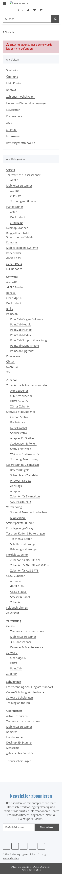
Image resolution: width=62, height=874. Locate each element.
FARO (13, 663)
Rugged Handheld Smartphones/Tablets (19, 235)
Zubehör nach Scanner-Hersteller (27, 385)
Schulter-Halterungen (23, 544)
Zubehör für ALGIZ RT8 (24, 570)
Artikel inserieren (17, 716)
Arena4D (11, 282)
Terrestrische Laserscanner (23, 175)
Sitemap (11, 129)
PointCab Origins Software (26, 319)
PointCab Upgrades (22, 351)
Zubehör (15, 602)
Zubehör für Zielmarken (25, 496)
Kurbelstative (18, 427)
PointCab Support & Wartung (28, 340)
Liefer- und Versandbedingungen (26, 103)
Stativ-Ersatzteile (20, 449)
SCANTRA (12, 367)
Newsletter (13, 110)
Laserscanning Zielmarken (22, 465)
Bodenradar (13, 253)
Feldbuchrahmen (17, 607)
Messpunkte (17, 517)
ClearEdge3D (14, 298)
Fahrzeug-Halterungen (24, 549)
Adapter (15, 491)
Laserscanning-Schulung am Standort (29, 687)
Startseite (12, 70)
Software (11, 652)
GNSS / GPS (13, 258)
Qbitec (10, 361)
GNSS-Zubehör (15, 576)
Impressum (13, 136)
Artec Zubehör (19, 390)
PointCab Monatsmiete (24, 345)
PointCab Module (21, 335)
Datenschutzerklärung (21, 807)
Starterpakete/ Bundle (20, 523)
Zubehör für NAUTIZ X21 (25, 560)
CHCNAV (15, 196)
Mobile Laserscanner (19, 185)
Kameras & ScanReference (26, 647)
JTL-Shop (37, 869)
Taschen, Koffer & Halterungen (25, 533)
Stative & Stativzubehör (20, 412)
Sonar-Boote (14, 263)
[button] (28, 10)
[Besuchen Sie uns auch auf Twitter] (15, 846)
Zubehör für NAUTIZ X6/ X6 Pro (29, 565)
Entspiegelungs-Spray (19, 528)
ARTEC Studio (14, 287)
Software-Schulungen (19, 697)
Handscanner (14, 207)
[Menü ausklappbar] (4, 2)
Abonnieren (47, 827)
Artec (13, 212)
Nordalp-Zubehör (17, 554)
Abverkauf (12, 613)
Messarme (12, 748)
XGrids (10, 372)
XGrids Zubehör (20, 406)
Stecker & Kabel (20, 597)
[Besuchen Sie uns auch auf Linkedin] (41, 846)
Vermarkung (14, 507)
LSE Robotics (14, 269)
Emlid (9, 308)
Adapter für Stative (22, 438)
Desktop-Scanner (17, 228)
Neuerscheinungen (19, 761)
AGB (9, 123)
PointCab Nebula (20, 324)
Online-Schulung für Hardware (25, 692)
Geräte (10, 626)
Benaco (11, 293)
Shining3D (16, 222)
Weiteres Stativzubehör (24, 454)
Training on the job (18, 703)
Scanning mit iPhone (23, 201)
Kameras (11, 242)
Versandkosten (11, 858)
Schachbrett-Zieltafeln (24, 475)
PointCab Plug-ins (21, 330)
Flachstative (17, 422)
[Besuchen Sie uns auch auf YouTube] (23, 846)
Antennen (16, 581)
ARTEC (14, 180)
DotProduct (17, 217)
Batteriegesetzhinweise (20, 143)
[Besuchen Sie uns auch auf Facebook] (6, 846)
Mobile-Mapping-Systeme (22, 248)
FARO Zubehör (19, 401)
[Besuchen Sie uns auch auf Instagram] (32, 846)
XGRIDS (15, 191)
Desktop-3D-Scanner (19, 742)
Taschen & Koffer (21, 539)
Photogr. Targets (20, 480)
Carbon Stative (19, 417)
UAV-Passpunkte (20, 502)
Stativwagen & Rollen (23, 443)
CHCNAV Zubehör (21, 396)
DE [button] (18, 10)
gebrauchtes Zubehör (19, 753)
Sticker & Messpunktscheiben (28, 512)
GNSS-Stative (18, 592)
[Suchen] (55, 19)
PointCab (12, 314)
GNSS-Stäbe (17, 586)
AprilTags (16, 486)
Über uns (12, 77)
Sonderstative (19, 433)
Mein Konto (13, 83)
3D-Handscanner (20, 642)
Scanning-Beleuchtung (24, 459)
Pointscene (13, 356)
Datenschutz (14, 116)
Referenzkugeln (19, 470)
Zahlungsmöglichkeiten (20, 96)
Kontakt (11, 90)
